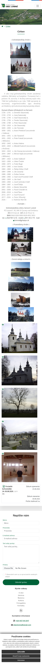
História (21, 595)
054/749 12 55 (12, 218)
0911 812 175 (30, 218)
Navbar (5, 6)
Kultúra (21, 600)
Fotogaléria (21, 603)
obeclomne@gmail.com (22, 625)
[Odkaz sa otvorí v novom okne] (21, 610)
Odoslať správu (21, 582)
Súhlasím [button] (21, 652)
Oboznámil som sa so (21, 575)
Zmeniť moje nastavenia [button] (21, 656)
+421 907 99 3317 (22, 621)
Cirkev (8, 26)
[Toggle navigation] (37, 6)
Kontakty (21, 606)
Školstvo (21, 598)
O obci (21, 593)
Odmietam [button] (21, 660)
